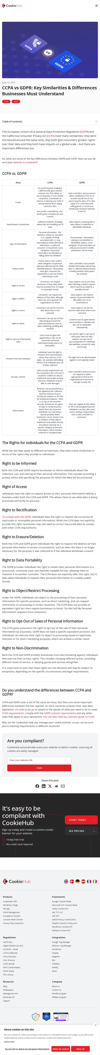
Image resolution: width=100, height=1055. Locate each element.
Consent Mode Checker (13, 919)
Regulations (9, 937)
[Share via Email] (63, 786)
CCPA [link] (6, 101)
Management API (10, 993)
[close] (95, 1025)
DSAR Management (11, 912)
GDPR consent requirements (60, 713)
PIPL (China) (8, 974)
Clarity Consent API (60, 908)
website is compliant (25, 162)
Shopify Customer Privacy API (64, 923)
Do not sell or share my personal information (27, 1049)
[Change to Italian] (95, 881)
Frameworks (58, 896)
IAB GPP (55, 916)
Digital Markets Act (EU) (13, 945)
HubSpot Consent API (61, 930)
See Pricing (76, 830)
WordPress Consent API (62, 927)
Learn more (9, 1041)
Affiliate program (59, 997)
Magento (56, 956)
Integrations (58, 937)
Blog (5, 986)
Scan (39, 768)
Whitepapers (8, 990)
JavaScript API (9, 997)
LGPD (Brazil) (8, 964)
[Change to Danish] (72, 881)
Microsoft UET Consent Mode (64, 905)
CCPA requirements (13, 713)
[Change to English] (66, 881)
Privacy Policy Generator (13, 923)
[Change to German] (78, 881)
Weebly (55, 967)
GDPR (84, 131)
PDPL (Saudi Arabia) (11, 967)
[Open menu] (96, 5)
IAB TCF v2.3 (57, 912)
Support (6, 1001)
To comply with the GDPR (16, 516)
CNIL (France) (9, 960)
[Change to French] (89, 881)
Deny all (80, 1049)
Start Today (77, 819)
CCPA (51, 136)
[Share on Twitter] (50, 786)
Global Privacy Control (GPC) (64, 919)
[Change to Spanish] (83, 881)
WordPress (56, 949)
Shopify (55, 953)
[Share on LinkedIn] (44, 786)
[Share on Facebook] (37, 786)
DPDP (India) (8, 971)
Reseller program (59, 993)
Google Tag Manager (61, 942)
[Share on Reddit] (56, 786)
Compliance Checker (11, 916)
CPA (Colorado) (9, 956)
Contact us (56, 990)
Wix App (6, 908)
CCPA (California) (10, 953)
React (54, 971)
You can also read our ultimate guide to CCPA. (69, 716)
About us (56, 986)
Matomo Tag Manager (61, 945)
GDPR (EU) (7, 942)
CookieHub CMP (10, 901)
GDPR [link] (16, 101)
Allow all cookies (61, 1049)
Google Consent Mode (61, 901)
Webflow (56, 964)
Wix (53, 960)
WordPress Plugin (10, 905)
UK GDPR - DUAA (10, 949)
